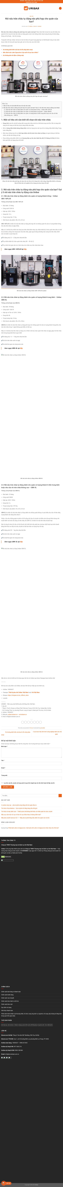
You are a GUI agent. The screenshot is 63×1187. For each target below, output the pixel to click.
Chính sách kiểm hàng (7, 995)
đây (25, 249)
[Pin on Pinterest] (34, 722)
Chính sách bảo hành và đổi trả (10, 1001)
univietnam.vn (23, 714)
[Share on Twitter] (28, 722)
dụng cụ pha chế (23, 1025)
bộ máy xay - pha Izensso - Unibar (9, 1025)
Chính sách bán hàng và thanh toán (11, 991)
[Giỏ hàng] (60, 8)
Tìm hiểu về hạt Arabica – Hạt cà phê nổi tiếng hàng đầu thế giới (19, 808)
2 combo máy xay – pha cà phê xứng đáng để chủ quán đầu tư (19, 805)
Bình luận (4, 746)
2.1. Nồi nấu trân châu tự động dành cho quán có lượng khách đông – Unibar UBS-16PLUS (28, 109)
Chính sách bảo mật (6, 1004)
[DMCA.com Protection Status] (6, 856)
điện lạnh (50, 1025)
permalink (42, 728)
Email (3, 768)
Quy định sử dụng (6, 1007)
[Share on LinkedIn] (40, 722)
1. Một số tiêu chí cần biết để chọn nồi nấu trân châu (16, 105)
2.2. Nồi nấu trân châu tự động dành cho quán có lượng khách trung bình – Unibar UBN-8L (28, 111)
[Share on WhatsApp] (22, 722)
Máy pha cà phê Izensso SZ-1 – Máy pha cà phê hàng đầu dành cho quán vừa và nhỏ (25, 818)
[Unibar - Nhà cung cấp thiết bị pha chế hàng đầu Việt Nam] (31, 8)
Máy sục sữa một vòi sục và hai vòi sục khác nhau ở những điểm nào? (21, 814)
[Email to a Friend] (31, 722)
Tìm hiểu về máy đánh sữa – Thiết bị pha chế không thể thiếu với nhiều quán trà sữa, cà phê (26, 811)
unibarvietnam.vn (12, 714)
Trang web (4, 775)
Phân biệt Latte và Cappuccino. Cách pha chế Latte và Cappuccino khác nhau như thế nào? (33, 828)
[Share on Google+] (37, 722)
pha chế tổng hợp (32, 1025)
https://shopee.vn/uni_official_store (18, 695)
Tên (2, 760)
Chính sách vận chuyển (7, 998)
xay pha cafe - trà (42, 1025)
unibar (39, 26)
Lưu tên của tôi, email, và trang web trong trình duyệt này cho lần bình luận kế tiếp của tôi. (29, 783)
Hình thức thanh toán (7, 1010)
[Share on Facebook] (25, 722)
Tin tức (31, 16)
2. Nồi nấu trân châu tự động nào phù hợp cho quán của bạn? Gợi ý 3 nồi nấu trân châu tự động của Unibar (31, 107)
